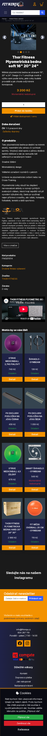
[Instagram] (27, 643)
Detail (12, 379)
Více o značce (10, 245)
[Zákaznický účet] (35, 4)
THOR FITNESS (9, 279)
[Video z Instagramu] (4, 585)
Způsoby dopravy (11, 131)
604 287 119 (23, 632)
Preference (23, 729)
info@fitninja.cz (23, 629)
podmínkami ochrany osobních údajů (21, 618)
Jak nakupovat (23, 681)
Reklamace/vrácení (23, 685)
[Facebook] (20, 643)
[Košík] (41, 4)
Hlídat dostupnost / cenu (25, 116)
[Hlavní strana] (13, 4)
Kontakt (23, 673)
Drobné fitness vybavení (13, 268)
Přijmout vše (23, 717)
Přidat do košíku (23, 111)
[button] (4, 37)
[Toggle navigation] (5, 12)
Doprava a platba (23, 677)
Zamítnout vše (23, 723)
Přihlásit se (35, 598)
